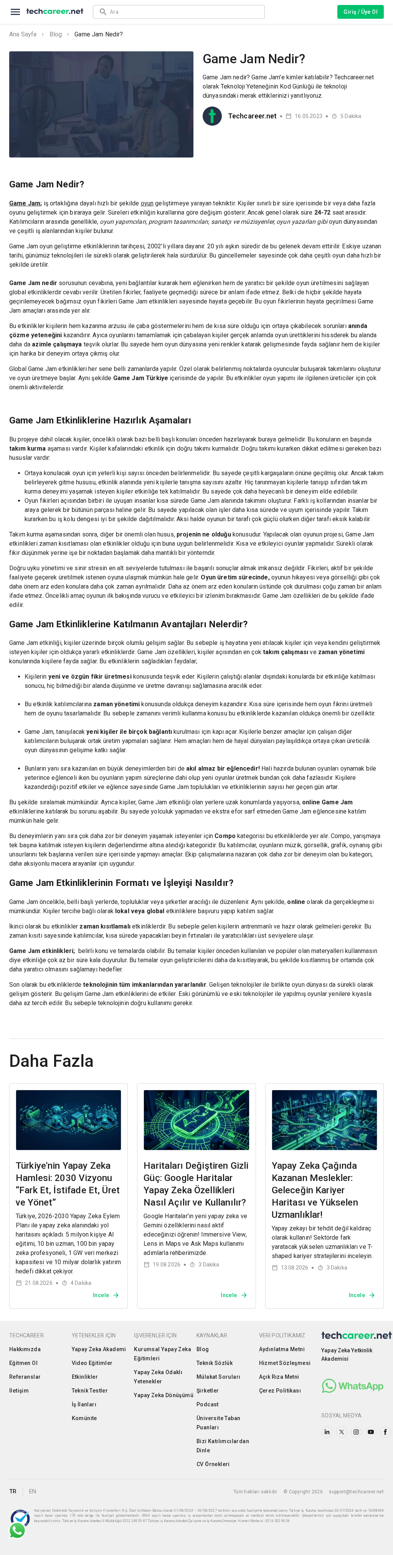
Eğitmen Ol (23, 1363)
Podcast (207, 1404)
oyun (147, 203)
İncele (101, 1295)
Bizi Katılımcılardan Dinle (222, 1445)
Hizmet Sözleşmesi (285, 1363)
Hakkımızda (25, 1349)
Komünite (84, 1418)
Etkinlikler (85, 1377)
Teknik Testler (90, 1391)
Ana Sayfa (22, 34)
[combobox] (183, 11)
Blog (56, 34)
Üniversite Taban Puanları (218, 1422)
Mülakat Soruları (218, 1377)
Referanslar (25, 1377)
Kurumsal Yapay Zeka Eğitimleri (162, 1353)
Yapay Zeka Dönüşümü (163, 1395)
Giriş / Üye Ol (360, 12)
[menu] (15, 12)
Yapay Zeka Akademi (99, 1349)
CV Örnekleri (213, 1464)
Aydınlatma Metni (282, 1349)
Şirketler (207, 1391)
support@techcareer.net (356, 1491)
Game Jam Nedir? (98, 34)
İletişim (19, 1391)
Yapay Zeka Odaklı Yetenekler (158, 1376)
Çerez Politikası (280, 1391)
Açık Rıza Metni (279, 1377)
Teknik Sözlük (214, 1363)
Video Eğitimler (92, 1363)
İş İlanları (84, 1404)
